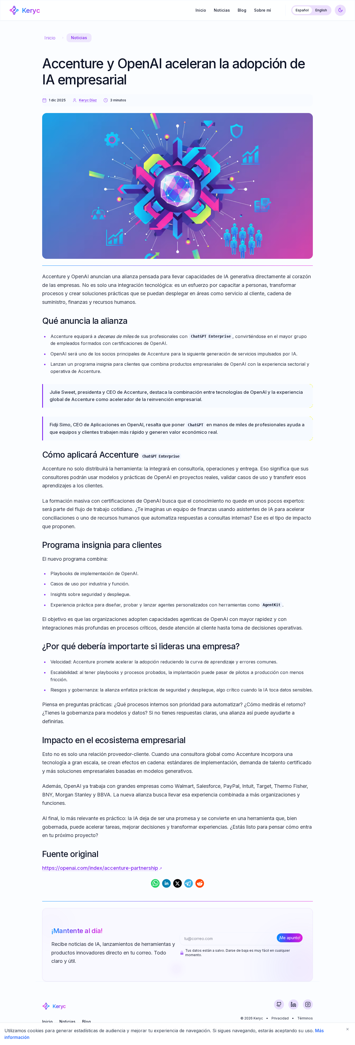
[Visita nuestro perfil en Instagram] (308, 1004)
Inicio (201, 10)
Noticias (222, 10)
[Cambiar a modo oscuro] (340, 10)
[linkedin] (166, 883)
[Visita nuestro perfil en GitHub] (279, 1004)
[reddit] (199, 883)
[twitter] (177, 883)
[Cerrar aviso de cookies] (347, 1029)
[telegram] (188, 883)
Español (302, 10)
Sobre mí (262, 10)
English (321, 10)
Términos (305, 1018)
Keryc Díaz (88, 100)
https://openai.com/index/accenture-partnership (100, 868)
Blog (242, 10)
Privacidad (280, 1018)
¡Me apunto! (289, 937)
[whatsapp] (155, 883)
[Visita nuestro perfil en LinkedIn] (293, 1004)
